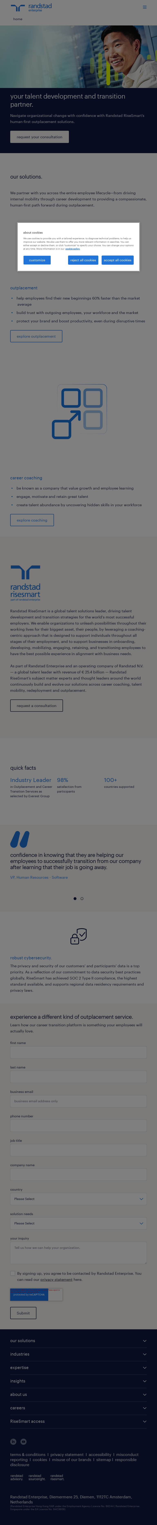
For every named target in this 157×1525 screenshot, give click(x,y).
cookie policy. (72, 248)
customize (37, 260)
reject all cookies (83, 260)
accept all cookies (117, 260)
